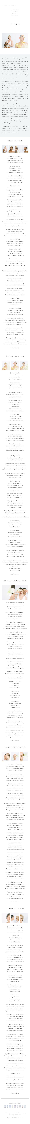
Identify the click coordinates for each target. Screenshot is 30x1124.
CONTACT (15, 15)
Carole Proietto (14, 116)
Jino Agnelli (20, 121)
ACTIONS (15, 11)
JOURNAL (15, 13)
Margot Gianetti (15, 118)
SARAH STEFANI (10, 6)
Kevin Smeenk (5, 121)
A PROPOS (15, 10)
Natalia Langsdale (23, 114)
